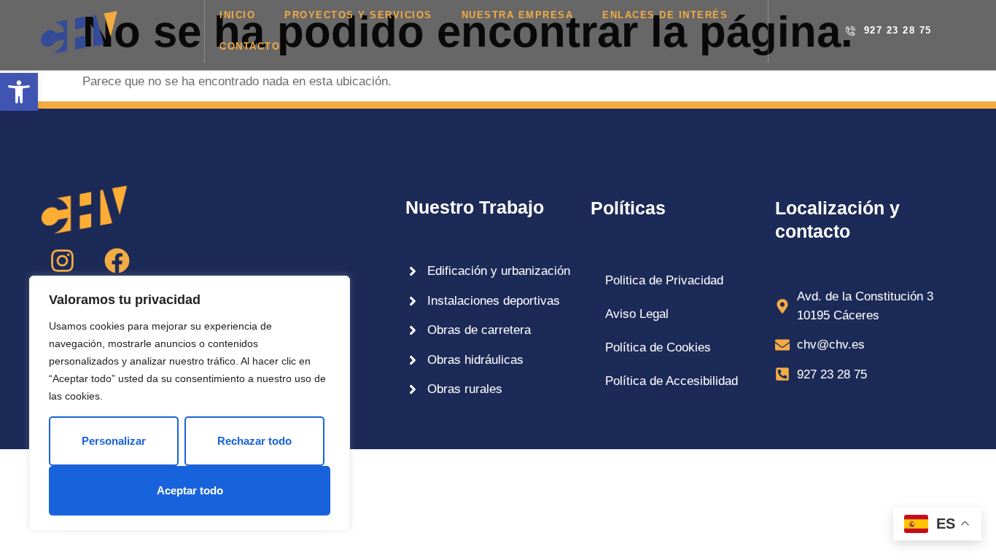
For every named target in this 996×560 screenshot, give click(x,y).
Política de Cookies (658, 347)
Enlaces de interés (665, 14)
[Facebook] (116, 261)
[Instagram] (61, 261)
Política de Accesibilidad (671, 381)
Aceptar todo (190, 490)
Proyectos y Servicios (358, 14)
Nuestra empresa (518, 14)
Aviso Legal (637, 314)
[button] (19, 92)
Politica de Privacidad (664, 280)
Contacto (249, 46)
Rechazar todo (254, 441)
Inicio (237, 14)
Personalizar (114, 441)
